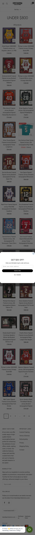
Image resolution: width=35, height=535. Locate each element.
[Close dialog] (33, 253)
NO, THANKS (17, 274)
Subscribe (17, 270)
